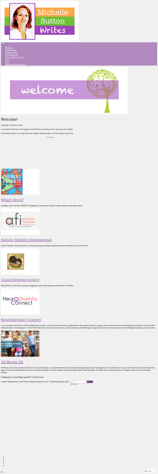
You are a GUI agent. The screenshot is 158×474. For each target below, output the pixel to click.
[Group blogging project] (20, 274)
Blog (7, 62)
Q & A (7, 59)
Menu (3, 44)
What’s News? (12, 199)
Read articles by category (15, 64)
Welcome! (9, 48)
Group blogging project (20, 279)
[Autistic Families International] (20, 234)
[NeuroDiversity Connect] (20, 314)
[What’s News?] (20, 194)
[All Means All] (20, 356)
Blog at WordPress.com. (10, 469)
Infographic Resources (14, 57)
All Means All (12, 362)
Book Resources (11, 55)
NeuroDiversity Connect (21, 319)
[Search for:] (78, 381)
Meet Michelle (10, 50)
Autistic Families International (26, 239)
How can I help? (11, 52)
